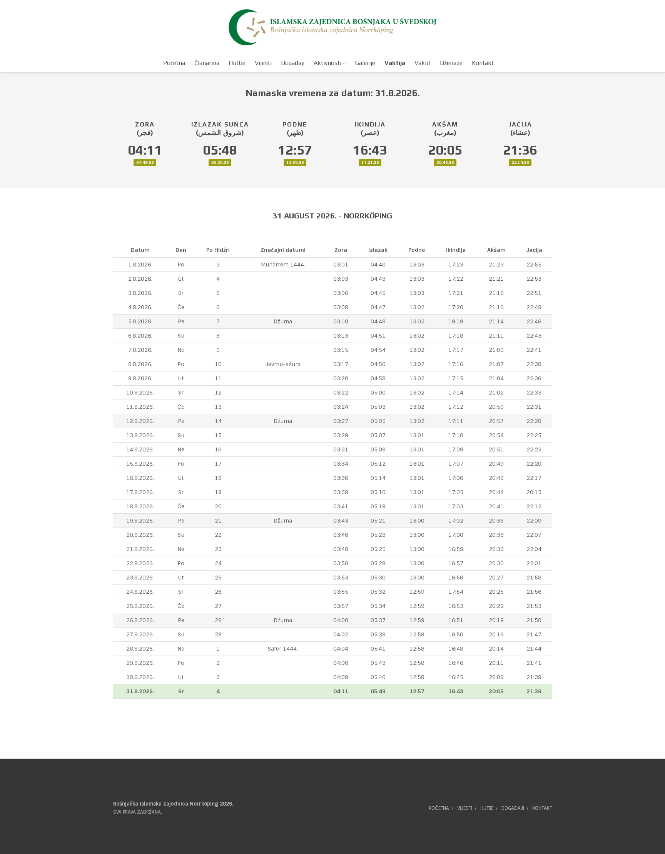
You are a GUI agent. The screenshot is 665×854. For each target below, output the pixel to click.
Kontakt (542, 808)
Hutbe (486, 808)
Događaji (512, 808)
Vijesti (464, 808)
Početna (439, 808)
